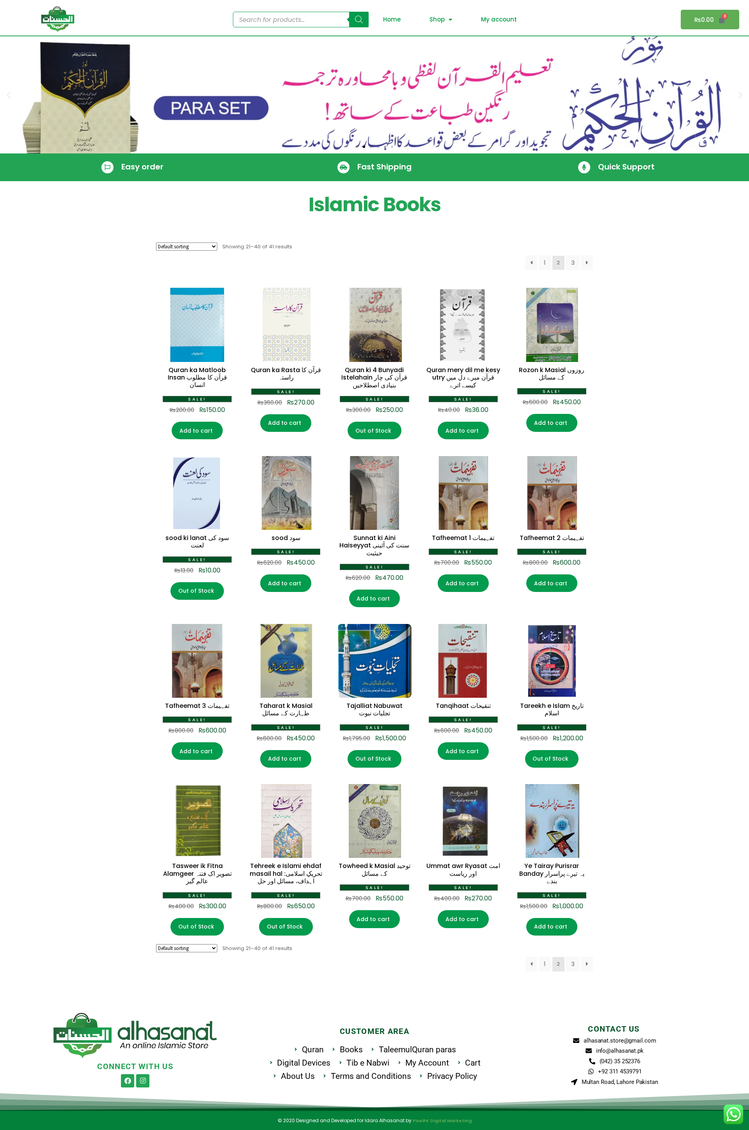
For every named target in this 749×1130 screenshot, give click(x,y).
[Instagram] (142, 1080)
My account (499, 19)
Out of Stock (373, 431)
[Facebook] (127, 1080)
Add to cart (196, 431)
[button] (9, 95)
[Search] (359, 19)
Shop (437, 19)
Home (392, 19)
